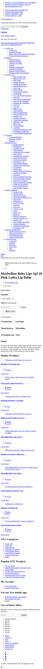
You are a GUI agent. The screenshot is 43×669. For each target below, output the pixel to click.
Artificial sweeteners (16, 69)
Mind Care (16, 213)
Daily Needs (17, 154)
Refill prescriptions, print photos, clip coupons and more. (16, 598)
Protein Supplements (16, 233)
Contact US (9, 649)
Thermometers (18, 150)
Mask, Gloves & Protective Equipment (22, 54)
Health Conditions (11, 190)
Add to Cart (5, 374)
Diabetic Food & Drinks (17, 71)
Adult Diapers (18, 111)
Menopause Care (19, 228)
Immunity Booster (15, 52)
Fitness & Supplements (13, 230)
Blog (6, 639)
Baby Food (17, 80)
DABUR (12, 243)
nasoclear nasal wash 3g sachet (15, 575)
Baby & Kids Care (19, 77)
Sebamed (12, 250)
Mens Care (17, 124)
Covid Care (9, 48)
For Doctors (17, 167)
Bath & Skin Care (19, 78)
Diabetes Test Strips (15, 63)
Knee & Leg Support (20, 180)
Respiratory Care (19, 162)
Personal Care (10, 75)
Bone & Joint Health (20, 112)
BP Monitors (17, 146)
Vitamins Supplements (20, 120)
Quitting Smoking (19, 224)
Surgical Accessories (20, 160)
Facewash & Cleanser (20, 92)
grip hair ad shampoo (12, 573)
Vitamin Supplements (16, 237)
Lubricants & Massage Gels (22, 129)
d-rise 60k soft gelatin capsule (15, 577)
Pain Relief (17, 199)
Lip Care (16, 107)
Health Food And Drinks (17, 231)
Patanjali (12, 141)
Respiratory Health (19, 196)
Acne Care (16, 88)
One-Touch (13, 247)
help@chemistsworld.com (13, 6)
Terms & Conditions (11, 643)
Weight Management (16, 235)
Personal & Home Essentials (18, 56)
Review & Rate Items (12, 588)
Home (3, 254)
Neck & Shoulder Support (22, 179)
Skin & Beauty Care (20, 86)
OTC (2, 256)
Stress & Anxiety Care (20, 218)
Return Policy (9, 647)
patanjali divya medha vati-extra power (18, 568)
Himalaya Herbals (15, 139)
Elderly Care (17, 109)
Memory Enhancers (19, 216)
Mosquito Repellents (20, 158)
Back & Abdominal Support (22, 182)
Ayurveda (8, 135)
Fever (15, 211)
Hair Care (16, 97)
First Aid (16, 205)
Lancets (11, 65)
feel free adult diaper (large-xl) (15, 571)
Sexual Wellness (18, 126)
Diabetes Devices (15, 60)
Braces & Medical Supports (22, 177)
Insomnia (16, 214)
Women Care (17, 116)
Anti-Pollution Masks (20, 163)
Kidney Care (17, 220)
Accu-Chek (13, 241)
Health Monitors (18, 145)
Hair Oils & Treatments (21, 101)
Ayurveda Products (15, 137)
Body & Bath (17, 90)
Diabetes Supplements (16, 67)
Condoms (16, 128)
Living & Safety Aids (20, 114)
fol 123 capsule (10, 566)
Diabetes (8, 58)
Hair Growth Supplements (22, 99)
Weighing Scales (18, 148)
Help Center (19, 14)
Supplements (17, 94)
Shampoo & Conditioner (21, 103)
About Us (8, 637)
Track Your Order (11, 586)
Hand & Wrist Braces (20, 186)
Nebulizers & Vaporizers (21, 165)
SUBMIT (24, 615)
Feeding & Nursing (19, 84)
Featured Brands (10, 239)
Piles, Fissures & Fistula (21, 222)
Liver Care (16, 207)
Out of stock (11, 311)
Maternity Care (18, 122)
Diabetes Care (18, 201)
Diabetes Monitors (15, 61)
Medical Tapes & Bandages (22, 171)
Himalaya (12, 245)
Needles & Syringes (20, 173)
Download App (22, 10)
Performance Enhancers (21, 131)
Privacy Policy (10, 645)
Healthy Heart (18, 194)
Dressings (16, 175)
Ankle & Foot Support (20, 184)
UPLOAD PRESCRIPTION (25, 43)
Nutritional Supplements (21, 226)
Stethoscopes (17, 169)
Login (20, 15)
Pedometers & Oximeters (21, 152)
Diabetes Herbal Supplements (19, 73)
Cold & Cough (18, 209)
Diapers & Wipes (19, 82)
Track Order (19, 12)
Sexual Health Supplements (22, 133)
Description (7, 317)
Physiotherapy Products (21, 156)
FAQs (7, 641)
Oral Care (16, 105)
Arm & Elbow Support (20, 188)
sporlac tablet (9, 570)
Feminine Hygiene (19, 118)
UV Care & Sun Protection (22, 95)
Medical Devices (10, 143)
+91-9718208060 (29, 2)
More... (7, 557)
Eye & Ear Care (18, 203)
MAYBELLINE (12, 282)
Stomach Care (18, 192)
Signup (14, 15)
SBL (10, 248)
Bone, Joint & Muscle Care (22, 197)
